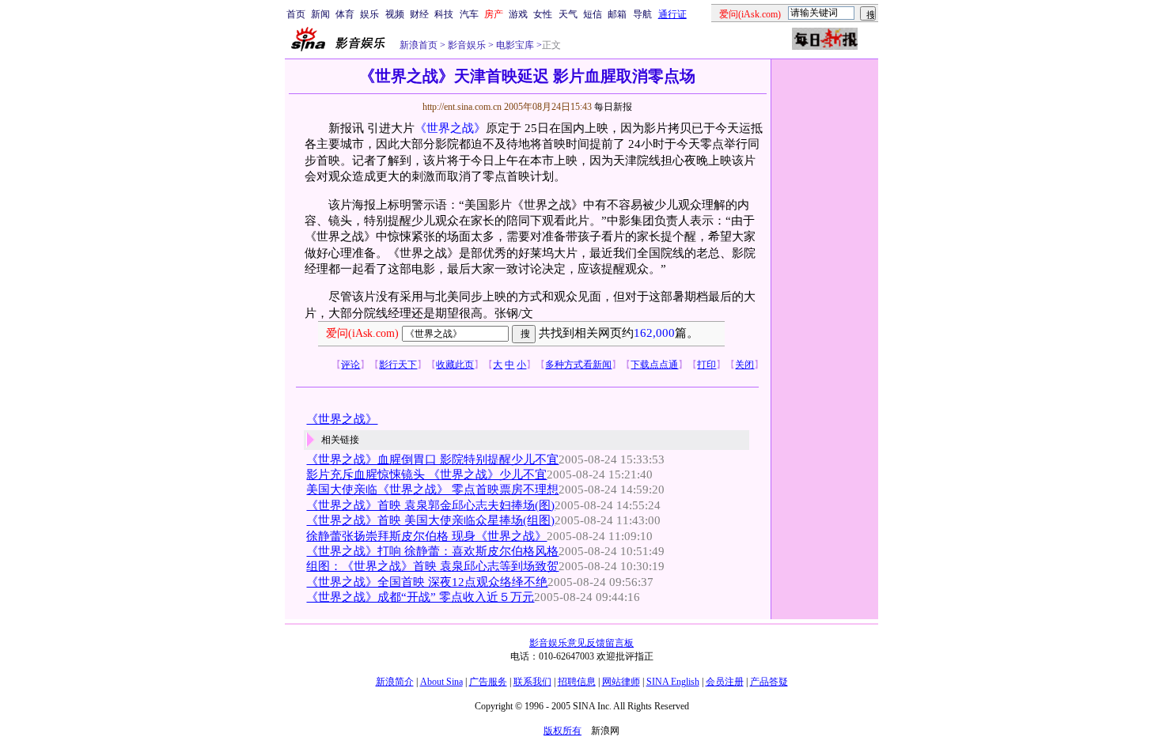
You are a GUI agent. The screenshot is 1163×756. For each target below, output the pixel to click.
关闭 (744, 364)
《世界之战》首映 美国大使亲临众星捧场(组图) (430, 520)
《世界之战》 (450, 128)
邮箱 (617, 14)
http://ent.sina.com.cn (463, 106)
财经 (419, 14)
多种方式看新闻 (578, 364)
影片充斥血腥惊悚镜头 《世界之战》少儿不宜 (426, 474)
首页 (295, 14)
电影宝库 (514, 45)
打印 (706, 364)
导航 (642, 14)
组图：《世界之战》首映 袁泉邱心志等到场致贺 (432, 566)
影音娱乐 (467, 45)
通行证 (672, 14)
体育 (344, 14)
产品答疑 (769, 681)
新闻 (320, 14)
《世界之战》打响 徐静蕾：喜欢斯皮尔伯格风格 (432, 551)
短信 (592, 14)
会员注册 (725, 681)
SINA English (672, 681)
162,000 (654, 333)
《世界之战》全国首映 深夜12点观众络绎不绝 (426, 582)
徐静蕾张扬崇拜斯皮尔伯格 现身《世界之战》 (426, 536)
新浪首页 (419, 45)
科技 (443, 14)
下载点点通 (654, 364)
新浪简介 (395, 681)
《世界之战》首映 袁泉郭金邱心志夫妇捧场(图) (430, 505)
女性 (542, 14)
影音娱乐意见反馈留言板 (581, 642)
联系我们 (532, 681)
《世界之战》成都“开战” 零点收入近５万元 (420, 597)
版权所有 (563, 730)
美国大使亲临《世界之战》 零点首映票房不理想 (432, 489)
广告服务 (488, 681)
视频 (394, 14)
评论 (350, 364)
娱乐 (369, 14)
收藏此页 (455, 364)
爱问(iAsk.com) (362, 333)
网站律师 (621, 681)
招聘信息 (577, 681)
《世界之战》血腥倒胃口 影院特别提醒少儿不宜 (432, 459)
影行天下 (398, 364)
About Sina (441, 681)
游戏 (518, 14)
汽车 (469, 14)
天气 (568, 14)
